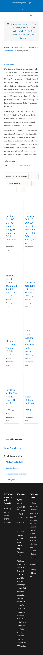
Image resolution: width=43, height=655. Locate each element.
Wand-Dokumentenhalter (30, 400)
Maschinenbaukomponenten (16, 474)
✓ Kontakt (21, 522)
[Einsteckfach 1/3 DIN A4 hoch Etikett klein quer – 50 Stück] (31, 206)
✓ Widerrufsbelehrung (33, 543)
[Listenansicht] (23, 189)
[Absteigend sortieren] (36, 176)
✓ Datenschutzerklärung (33, 554)
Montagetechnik (12, 480)
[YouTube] (8, 532)
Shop (16, 47)
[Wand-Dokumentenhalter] (31, 380)
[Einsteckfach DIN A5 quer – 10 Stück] (11, 321)
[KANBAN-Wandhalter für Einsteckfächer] (31, 321)
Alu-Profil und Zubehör (15, 462)
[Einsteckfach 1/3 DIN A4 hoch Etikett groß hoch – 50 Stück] (11, 206)
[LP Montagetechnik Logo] (12, 12)
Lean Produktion (26, 47)
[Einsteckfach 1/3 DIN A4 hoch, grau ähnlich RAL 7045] (11, 265)
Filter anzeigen (16, 438)
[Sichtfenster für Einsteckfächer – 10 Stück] (11, 380)
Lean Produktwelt (12, 448)
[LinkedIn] (11, 532)
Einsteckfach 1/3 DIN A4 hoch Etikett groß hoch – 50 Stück (11, 226)
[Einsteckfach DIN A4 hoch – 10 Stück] (31, 265)
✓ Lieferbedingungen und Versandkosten (33, 523)
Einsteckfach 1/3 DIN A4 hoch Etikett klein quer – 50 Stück (30, 226)
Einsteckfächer (24, 166)
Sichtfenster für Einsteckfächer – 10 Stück (11, 396)
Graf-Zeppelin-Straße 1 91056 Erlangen (8, 515)
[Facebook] (5, 532)
